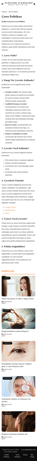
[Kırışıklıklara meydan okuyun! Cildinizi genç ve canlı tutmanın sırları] (18, 351)
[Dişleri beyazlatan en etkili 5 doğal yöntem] (18, 286)
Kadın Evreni (6, 301)
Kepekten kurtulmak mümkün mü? (15, 434)
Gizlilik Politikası (6, 456)
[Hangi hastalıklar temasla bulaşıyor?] (18, 318)
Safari (7, 213)
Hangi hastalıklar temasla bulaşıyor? (15, 331)
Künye (25, 455)
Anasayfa (4, 12)
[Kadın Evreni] (18, 4)
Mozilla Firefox (10, 210)
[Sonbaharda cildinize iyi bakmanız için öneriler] (18, 386)
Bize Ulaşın (32, 456)
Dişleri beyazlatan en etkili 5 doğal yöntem (18, 299)
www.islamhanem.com (28, 449)
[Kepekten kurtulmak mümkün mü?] (18, 421)
